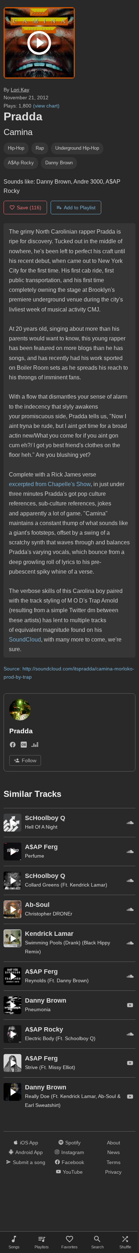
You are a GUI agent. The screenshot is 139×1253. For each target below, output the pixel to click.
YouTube (73, 1172)
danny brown (59, 162)
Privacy (113, 1172)
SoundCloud (25, 640)
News (113, 1152)
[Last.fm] (23, 746)
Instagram (72, 1152)
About (113, 1142)
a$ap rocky (21, 162)
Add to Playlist (80, 207)
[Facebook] (12, 746)
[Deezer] (34, 746)
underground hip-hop (77, 148)
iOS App (29, 1142)
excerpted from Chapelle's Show (50, 484)
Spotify (73, 1142)
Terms (113, 1162)
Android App (29, 1152)
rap (40, 148)
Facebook (73, 1162)
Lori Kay (20, 90)
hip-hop (16, 148)
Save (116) (29, 207)
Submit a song (29, 1162)
